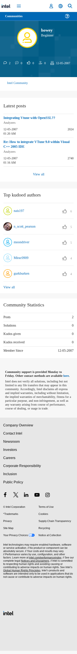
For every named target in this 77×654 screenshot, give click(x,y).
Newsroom (11, 444)
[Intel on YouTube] (37, 498)
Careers (9, 461)
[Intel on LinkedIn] (26, 498)
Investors (10, 452)
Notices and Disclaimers (34, 564)
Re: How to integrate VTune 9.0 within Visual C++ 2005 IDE (34, 144)
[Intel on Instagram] (47, 498)
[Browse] (15, 19)
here (68, 375)
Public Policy (13, 485)
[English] (60, 6)
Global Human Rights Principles (21, 574)
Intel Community (17, 83)
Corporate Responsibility (22, 469)
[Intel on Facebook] (5, 498)
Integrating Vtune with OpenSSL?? (31, 118)
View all (38, 173)
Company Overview (18, 428)
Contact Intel (13, 436)
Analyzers (10, 122)
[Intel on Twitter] (15, 498)
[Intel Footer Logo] (8, 615)
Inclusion (10, 477)
